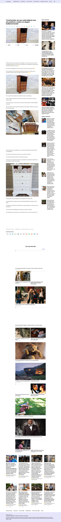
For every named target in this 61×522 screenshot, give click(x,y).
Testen (50, 1)
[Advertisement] (30, 12)
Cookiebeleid (13, 515)
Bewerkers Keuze (16, 1)
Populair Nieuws (36, 1)
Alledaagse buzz (18, 229)
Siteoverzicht (26, 515)
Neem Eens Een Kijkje (44, 1)
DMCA (17, 515)
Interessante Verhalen (25, 229)
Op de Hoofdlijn (29, 1)
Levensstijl (31, 229)
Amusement (23, 1)
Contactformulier (20, 515)
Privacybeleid (8, 515)
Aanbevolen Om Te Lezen (11, 229)
